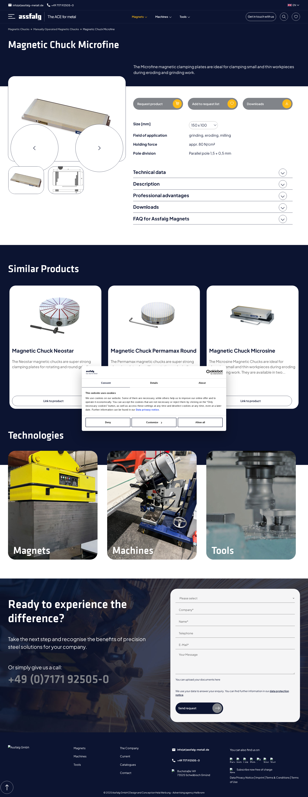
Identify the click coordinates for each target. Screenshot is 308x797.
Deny (108, 422)
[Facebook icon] (232, 760)
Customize (152, 422)
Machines (80, 756)
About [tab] (202, 382)
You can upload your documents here (197, 679)
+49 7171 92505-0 (62, 5)
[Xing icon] (266, 760)
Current (125, 756)
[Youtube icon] (272, 760)
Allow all (200, 422)
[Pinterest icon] (252, 760)
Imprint (260, 777)
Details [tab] (154, 382)
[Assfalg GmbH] (49, 16)
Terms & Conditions (278, 777)
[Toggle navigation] (12, 16)
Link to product (53, 401)
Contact (125, 773)
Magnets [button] (138, 16)
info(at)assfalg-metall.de (28, 5)
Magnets (80, 748)
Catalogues (128, 764)
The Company (129, 748)
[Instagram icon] (239, 760)
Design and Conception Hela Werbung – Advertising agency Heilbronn (167, 792)
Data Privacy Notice (242, 777)
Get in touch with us (261, 16)
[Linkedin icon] (245, 760)
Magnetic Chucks (18, 29)
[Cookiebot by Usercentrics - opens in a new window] (209, 372)
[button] (284, 17)
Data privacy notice (147, 409)
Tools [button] (183, 16)
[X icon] (259, 760)
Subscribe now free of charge (254, 769)
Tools (77, 764)
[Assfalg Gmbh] (25, 751)
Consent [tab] (106, 382)
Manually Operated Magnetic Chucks (56, 29)
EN (294, 5)
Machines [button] (161, 16)
